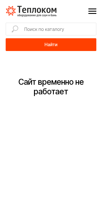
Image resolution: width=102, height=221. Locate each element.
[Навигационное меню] (92, 11)
